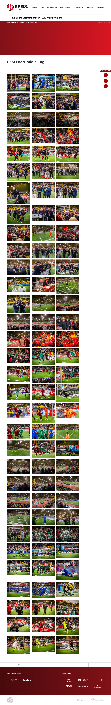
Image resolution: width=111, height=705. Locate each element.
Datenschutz (21, 665)
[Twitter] (13, 68)
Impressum (12, 665)
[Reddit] (18, 68)
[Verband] (106, 86)
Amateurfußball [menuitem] (38, 7)
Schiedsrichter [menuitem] (65, 7)
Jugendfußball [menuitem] (52, 7)
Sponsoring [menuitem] (100, 7)
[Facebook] (8, 68)
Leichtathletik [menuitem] (78, 7)
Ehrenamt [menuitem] (89, 7)
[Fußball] (106, 75)
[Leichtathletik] (106, 81)
